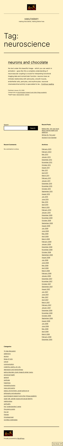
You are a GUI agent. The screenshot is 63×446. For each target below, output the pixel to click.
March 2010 (45, 207)
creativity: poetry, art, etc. (12, 367)
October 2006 (46, 316)
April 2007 (45, 300)
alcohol (6, 356)
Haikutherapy (32, 19)
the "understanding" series (12, 406)
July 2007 (45, 292)
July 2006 (45, 324)
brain (14, 94)
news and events (9, 388)
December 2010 (47, 183)
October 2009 (46, 220)
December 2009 (47, 215)
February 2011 (46, 178)
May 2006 (45, 329)
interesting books (9, 385)
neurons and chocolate (28, 62)
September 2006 (47, 318)
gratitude (7, 380)
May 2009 (45, 234)
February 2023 (46, 152)
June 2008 (45, 263)
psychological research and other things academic (32, 92)
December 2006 (47, 310)
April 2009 (45, 236)
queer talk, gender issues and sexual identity (18, 399)
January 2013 (46, 157)
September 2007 (47, 286)
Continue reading (47, 84)
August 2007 (46, 289)
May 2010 (45, 202)
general (6, 377)
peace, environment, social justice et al (16, 391)
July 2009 (45, 228)
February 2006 (46, 337)
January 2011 (46, 181)
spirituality (7, 404)
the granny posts (9, 409)
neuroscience (20, 94)
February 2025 (46, 149)
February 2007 (46, 305)
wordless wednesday (11, 420)
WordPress (20, 438)
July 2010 (45, 197)
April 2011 (45, 173)
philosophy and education (12, 393)
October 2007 (46, 284)
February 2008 (46, 273)
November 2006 (47, 313)
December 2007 (47, 279)
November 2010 (47, 186)
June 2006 (45, 326)
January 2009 (46, 244)
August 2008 (46, 257)
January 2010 (46, 212)
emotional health (9, 375)
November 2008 (47, 249)
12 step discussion (10, 351)
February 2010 (46, 210)
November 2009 (47, 218)
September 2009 (47, 223)
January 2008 (46, 276)
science (27, 94)
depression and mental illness (13, 369)
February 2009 (46, 242)
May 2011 (45, 170)
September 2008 (47, 255)
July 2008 (45, 260)
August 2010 (46, 194)
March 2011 (45, 175)
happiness (7, 383)
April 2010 (45, 204)
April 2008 (45, 268)
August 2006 (46, 321)
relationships (8, 401)
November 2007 (47, 281)
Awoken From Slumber (49, 137)
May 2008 (45, 265)
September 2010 (47, 191)
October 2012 (46, 165)
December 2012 (47, 160)
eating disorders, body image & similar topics (18, 372)
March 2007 (46, 302)
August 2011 (46, 168)
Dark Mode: (56, 444)
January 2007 (46, 308)
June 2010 (45, 199)
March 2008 (46, 271)
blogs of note (8, 359)
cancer (6, 361)
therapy (6, 414)
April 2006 (45, 331)
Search (6, 125)
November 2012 (47, 162)
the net (6, 412)
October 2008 (46, 252)
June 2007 (45, 294)
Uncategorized (8, 417)
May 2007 (45, 297)
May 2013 (45, 154)
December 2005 (47, 339)
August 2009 (46, 226)
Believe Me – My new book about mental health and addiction (50, 130)
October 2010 (46, 189)
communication (9, 364)
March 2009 (46, 239)
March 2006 (46, 334)
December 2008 (47, 247)
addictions (7, 354)
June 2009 (45, 231)
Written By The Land (48, 135)
